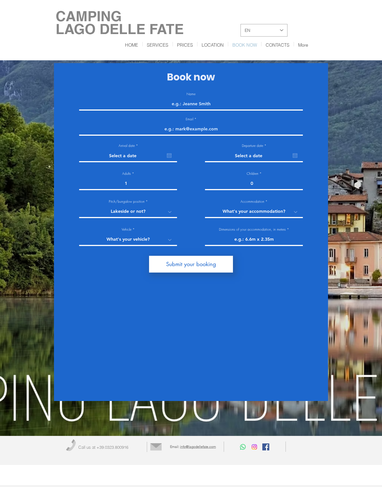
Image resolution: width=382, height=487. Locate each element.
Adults (126, 173)
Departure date (255, 145)
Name (191, 94)
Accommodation (252, 201)
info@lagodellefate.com (198, 447)
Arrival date (129, 145)
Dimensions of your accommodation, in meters (252, 229)
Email (189, 119)
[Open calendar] (169, 155)
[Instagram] (254, 446)
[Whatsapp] (242, 446)
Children (252, 173)
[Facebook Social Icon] (265, 446)
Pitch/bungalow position (127, 201)
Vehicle (126, 229)
